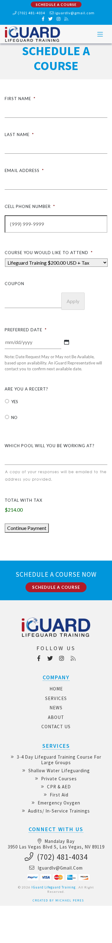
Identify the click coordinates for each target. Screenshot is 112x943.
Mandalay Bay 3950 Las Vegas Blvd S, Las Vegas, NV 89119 (56, 844)
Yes (14, 401)
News (56, 708)
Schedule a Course (56, 4)
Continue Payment (26, 528)
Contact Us (56, 726)
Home (56, 689)
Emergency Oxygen (58, 803)
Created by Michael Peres (58, 900)
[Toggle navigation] (100, 34)
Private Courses (58, 779)
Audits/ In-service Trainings (58, 811)
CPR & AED (58, 787)
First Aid (58, 795)
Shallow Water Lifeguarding (58, 770)
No (14, 417)
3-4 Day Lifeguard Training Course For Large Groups (58, 759)
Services (56, 698)
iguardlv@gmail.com (75, 13)
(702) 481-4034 (31, 13)
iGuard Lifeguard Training (53, 887)
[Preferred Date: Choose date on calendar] (66, 342)
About (56, 717)
